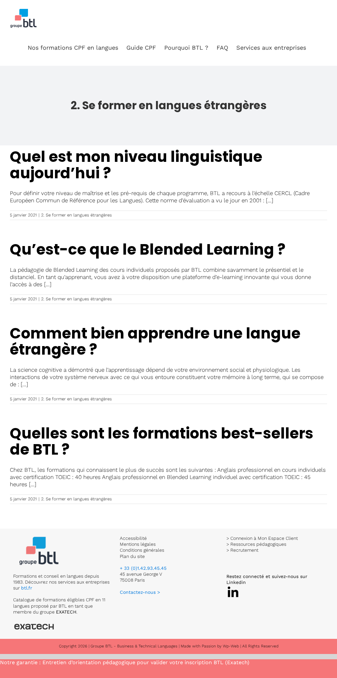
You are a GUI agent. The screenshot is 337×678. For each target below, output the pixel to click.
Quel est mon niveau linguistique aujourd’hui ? (136, 165)
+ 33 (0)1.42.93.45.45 (143, 568)
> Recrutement (242, 550)
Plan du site (132, 556)
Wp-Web (231, 646)
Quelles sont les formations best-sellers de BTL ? (161, 441)
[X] (233, 588)
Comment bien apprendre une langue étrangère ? (155, 341)
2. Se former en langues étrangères (76, 215)
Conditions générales (142, 550)
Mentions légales (138, 544)
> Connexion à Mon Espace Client (262, 538)
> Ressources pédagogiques (256, 544)
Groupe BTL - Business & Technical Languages (135, 646)
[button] (316, 48)
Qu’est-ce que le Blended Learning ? (147, 249)
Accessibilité (133, 538)
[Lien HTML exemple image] (39, 538)
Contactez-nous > (140, 592)
